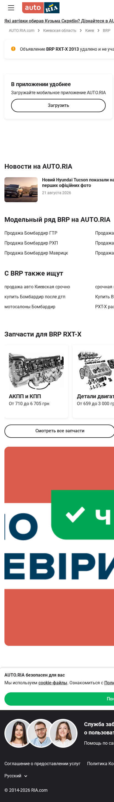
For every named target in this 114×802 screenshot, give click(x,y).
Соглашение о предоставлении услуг (42, 763)
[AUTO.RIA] (40, 7)
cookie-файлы (52, 682)
